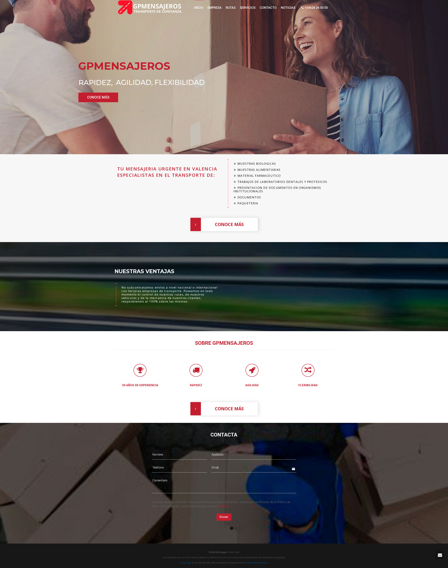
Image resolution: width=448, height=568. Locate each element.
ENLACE (223, 506)
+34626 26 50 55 (317, 7)
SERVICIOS (247, 7)
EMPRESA (215, 7)
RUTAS (231, 7)
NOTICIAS (288, 7)
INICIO (198, 7)
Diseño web (233, 552)
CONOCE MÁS (98, 97)
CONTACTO (268, 7)
